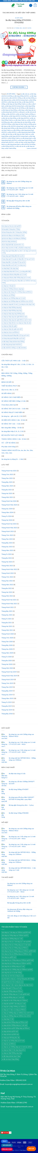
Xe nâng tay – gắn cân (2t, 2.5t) (11, 416)
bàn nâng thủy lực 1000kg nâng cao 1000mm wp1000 (17, 969)
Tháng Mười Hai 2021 (8, 600)
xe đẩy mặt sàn (25, 94)
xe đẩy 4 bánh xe (31, 116)
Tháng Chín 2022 (7, 577)
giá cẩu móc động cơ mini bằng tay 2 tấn (13, 235)
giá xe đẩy (10, 122)
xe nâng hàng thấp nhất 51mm (10, 271)
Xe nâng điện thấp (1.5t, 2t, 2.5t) (12, 431)
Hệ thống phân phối (17, 1146)
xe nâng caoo (21, 265)
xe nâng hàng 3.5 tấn (7, 1019)
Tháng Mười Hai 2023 (8, 524)
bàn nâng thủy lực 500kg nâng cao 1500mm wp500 (16, 963)
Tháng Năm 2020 (7, 653)
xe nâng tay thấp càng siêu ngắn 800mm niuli (14, 316)
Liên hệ (33, 1146)
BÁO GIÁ (31, 1148)
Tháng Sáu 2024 (6, 509)
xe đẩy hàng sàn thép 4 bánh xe (21, 134)
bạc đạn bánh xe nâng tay (9, 978)
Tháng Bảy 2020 (6, 645)
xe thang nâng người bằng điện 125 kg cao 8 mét (15, 335)
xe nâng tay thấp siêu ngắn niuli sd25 (12, 329)
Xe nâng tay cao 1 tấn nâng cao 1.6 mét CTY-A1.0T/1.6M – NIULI (20, 195)
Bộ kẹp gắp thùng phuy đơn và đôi (18, 201)
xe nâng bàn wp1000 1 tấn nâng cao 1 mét (13, 1003)
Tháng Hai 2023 (6, 562)
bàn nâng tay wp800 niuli (9, 957)
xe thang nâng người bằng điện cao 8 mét (13, 338)
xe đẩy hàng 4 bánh (29, 126)
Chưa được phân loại (8, 405)
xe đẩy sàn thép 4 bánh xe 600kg (25, 114)
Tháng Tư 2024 (6, 516)
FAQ (19, 1147)
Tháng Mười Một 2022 (9, 569)
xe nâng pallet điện (25, 271)
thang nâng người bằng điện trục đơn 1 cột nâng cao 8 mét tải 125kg (19, 251)
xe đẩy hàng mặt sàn (29, 110)
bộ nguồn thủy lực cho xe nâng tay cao (12, 982)
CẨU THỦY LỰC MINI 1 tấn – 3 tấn (13, 360)
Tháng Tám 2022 (7, 581)
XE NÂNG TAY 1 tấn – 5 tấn (10, 424)
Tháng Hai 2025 (6, 493)
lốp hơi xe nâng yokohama (9, 241)
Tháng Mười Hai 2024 (8, 501)
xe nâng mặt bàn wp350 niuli (10, 1031)
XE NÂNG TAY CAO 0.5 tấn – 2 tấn (13, 408)
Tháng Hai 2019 (6, 710)
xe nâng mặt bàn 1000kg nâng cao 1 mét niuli (14, 1025)
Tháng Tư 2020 (6, 657)
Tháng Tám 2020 (7, 641)
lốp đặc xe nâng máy (24, 247)
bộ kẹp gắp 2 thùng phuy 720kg (11, 229)
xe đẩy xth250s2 (10, 114)
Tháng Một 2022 (7, 596)
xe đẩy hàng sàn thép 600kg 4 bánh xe (16, 104)
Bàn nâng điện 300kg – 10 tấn (11, 427)
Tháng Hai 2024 (6, 520)
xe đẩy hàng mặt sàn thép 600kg (22, 122)
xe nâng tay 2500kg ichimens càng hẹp (12, 289)
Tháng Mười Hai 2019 (8, 672)
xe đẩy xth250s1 (12, 132)
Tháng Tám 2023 (7, 539)
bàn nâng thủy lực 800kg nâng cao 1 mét (13, 966)
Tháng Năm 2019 (7, 698)
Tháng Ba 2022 (6, 588)
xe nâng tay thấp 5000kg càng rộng (11, 1053)
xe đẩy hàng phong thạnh (13, 144)
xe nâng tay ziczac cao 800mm (10, 332)
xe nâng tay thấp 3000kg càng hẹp (11, 307)
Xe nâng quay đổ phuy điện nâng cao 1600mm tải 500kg (19, 207)
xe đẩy (29, 104)
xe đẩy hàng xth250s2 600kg (23, 128)
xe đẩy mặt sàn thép (6, 134)
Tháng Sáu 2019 (6, 695)
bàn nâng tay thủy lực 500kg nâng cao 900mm (15, 948)
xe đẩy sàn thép (19, 142)
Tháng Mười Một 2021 (9, 603)
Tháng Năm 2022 (7, 584)
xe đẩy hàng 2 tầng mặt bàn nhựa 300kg (13, 341)
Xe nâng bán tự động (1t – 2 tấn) (12, 459)
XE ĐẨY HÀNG (19, 17)
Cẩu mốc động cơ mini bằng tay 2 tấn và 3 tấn (21, 917)
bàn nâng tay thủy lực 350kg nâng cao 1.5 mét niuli (16, 944)
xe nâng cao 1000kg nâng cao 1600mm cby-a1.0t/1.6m (17, 1013)
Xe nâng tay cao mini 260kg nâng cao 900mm (19, 182)
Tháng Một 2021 (7, 630)
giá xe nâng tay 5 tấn (7, 985)
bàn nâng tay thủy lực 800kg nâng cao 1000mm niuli (16, 954)
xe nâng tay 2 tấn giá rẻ (8, 286)
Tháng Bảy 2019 (6, 691)
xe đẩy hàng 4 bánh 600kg (25, 140)
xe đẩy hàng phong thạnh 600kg (26, 132)
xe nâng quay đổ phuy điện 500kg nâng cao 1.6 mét (16, 277)
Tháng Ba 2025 (6, 490)
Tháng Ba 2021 (6, 622)
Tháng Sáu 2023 (6, 546)
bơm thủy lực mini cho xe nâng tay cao (12, 975)
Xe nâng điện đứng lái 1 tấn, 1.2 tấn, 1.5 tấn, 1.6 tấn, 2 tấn (17, 366)
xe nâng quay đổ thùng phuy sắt (10, 1037)
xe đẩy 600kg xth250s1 (8, 146)
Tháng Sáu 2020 (6, 649)
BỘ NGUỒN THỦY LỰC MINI (11, 435)
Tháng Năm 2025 (7, 486)
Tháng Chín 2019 (7, 683)
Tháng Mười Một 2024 (9, 505)
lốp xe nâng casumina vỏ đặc (9, 247)
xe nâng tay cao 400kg (8, 295)
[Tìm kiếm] (30, 5)
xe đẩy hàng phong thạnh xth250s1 (11, 344)
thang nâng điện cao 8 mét (9, 265)
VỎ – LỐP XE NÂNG (8, 443)
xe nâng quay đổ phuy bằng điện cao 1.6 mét (14, 274)
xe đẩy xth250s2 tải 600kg (27, 144)
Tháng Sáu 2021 (6, 615)
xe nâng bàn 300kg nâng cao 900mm (12, 991)
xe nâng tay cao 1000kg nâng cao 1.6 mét (13, 298)
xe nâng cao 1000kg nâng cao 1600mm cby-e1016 (16, 1016)
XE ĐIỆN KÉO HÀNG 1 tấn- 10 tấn (13, 420)
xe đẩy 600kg (16, 130)
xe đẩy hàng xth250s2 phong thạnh (14, 106)
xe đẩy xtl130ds (21, 347)
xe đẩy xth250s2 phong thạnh (20, 100)
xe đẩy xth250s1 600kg (15, 98)
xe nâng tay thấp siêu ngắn (9, 326)
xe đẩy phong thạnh (26, 138)
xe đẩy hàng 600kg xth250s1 (21, 96)
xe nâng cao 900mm (20, 1009)
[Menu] (2, 5)
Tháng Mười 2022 (7, 573)
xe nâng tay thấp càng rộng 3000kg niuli (13, 313)
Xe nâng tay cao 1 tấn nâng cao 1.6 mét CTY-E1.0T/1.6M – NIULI (20, 189)
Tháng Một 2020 (7, 668)
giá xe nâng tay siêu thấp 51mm (23, 985)
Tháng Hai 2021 (6, 626)
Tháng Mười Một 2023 (9, 527)
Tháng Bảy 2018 (6, 714)
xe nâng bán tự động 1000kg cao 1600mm (14, 1006)
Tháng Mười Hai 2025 (8, 471)
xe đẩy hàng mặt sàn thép (14, 102)
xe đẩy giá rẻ (21, 112)
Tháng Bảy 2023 (6, 543)
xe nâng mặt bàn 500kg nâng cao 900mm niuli (14, 1022)
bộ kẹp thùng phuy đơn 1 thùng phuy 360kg (14, 232)
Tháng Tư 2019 (6, 702)
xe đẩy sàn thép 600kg (28, 98)
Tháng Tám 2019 (7, 687)
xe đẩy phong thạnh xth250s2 (9, 112)
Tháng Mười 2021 (7, 607)
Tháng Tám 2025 (7, 478)
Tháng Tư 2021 (6, 619)
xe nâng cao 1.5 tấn (7, 1009)
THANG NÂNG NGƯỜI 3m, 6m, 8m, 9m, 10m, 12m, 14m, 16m (17, 452)
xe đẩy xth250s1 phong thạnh (15, 126)
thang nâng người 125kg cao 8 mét (11, 988)
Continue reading (19, 87)
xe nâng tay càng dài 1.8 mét (10, 304)
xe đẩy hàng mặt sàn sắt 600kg (16, 108)
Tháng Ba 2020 (6, 660)
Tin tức (27, 1146)
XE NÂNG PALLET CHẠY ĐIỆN (11, 412)
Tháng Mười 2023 (7, 531)
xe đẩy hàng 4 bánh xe (20, 120)
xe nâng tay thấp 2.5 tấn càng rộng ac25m (13, 1050)
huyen (29, 28)
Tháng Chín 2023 (7, 535)
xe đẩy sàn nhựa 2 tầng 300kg (10, 1059)
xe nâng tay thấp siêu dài (23, 323)
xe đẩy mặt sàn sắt (20, 146)
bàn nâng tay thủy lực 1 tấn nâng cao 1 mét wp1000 (16, 941)
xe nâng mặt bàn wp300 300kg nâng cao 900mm (15, 1028)
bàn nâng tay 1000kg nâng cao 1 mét (12, 938)
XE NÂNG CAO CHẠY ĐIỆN (11, 397)
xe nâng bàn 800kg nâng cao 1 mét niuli (13, 997)
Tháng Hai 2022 (6, 592)
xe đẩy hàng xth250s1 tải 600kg (18, 116)
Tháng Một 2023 (7, 565)
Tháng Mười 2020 (7, 634)
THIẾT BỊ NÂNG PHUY (9, 386)
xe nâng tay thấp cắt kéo (8, 323)
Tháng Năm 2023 (7, 550)
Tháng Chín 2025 (7, 474)
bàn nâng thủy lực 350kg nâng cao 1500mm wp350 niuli (17, 960)
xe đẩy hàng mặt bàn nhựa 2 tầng (11, 1056)
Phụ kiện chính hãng (8, 446)
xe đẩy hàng (20, 110)
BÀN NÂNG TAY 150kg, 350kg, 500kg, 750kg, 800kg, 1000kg (17, 374)
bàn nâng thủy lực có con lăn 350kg (11, 972)
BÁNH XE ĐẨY (6, 382)
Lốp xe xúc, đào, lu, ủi (8, 389)
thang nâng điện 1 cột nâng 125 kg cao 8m (13, 262)
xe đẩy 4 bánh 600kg (10, 148)
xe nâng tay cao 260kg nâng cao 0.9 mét (13, 1040)
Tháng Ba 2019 (6, 706)
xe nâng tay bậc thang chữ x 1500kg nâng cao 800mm (17, 292)
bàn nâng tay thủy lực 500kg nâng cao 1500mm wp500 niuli (18, 951)
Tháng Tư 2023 (6, 554)
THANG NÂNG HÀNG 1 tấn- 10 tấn (13, 439)
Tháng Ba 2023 (6, 558)
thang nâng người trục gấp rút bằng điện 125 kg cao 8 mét (18, 259)
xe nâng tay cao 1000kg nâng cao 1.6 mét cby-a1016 (16, 1047)
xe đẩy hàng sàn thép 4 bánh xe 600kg (21, 124)
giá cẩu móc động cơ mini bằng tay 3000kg (13, 238)
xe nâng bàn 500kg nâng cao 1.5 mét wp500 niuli (15, 994)
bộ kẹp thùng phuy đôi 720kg (25, 978)
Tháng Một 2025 (7, 497)
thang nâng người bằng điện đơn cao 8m (13, 256)
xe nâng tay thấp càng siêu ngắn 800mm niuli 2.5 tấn (16, 320)
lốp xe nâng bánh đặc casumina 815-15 (12, 244)
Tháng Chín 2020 (7, 638)
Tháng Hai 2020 (6, 664)
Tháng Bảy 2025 (6, 482)
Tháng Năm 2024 (7, 512)
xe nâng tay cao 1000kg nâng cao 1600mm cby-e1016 (17, 301)
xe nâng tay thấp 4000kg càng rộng (11, 310)
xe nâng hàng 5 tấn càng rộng (10, 268)
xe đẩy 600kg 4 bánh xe (14, 138)
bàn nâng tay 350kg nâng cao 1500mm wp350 (15, 935)
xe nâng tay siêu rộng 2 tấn (26, 304)
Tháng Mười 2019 (7, 679)
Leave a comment (32, 148)
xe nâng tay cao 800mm (8, 1044)
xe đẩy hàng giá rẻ (30, 108)
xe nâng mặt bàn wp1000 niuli (10, 1034)
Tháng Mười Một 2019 (9, 676)
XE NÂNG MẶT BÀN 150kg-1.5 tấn (13, 401)
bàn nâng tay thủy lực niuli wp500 (11, 226)
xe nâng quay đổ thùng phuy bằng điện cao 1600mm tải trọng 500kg (19, 281)
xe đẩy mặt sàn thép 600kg (8, 118)
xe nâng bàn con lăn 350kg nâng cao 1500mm (14, 1000)
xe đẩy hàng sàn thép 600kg (9, 110)
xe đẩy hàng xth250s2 (23, 118)
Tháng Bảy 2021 (6, 611)
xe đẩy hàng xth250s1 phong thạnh (18, 136)
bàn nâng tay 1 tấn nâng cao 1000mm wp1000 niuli (16, 932)
